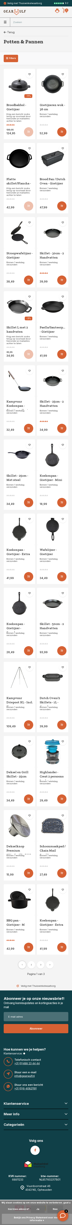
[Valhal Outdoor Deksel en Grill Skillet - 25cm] (19, 751)
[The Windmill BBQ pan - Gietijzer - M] (19, 900)
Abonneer (36, 1028)
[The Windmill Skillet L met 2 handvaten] (19, 307)
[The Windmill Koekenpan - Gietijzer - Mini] (52, 455)
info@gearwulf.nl (24, 1075)
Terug (11, 32)
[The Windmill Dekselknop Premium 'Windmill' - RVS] (19, 825)
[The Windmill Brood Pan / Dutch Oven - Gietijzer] (52, 158)
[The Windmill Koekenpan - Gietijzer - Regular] (19, 603)
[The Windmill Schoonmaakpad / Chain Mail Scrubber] (52, 825)
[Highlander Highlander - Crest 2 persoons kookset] (52, 751)
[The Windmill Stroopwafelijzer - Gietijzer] (19, 232)
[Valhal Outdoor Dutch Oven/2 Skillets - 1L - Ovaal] (52, 677)
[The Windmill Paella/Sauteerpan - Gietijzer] (52, 307)
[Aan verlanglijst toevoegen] (29, 74)
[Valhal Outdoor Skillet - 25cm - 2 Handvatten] (52, 381)
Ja (37, 1209)
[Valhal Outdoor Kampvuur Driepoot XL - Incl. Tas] (19, 677)
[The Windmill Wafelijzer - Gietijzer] (52, 529)
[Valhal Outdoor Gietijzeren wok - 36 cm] (52, 84)
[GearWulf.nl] (15, 12)
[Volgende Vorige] (50, 964)
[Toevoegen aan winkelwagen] (61, 131)
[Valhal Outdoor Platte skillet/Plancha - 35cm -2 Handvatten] (19, 158)
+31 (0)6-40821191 (25, 1088)
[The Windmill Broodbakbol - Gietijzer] (19, 84)
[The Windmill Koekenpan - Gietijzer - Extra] (19, 529)
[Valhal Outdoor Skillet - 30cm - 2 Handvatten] (52, 232)
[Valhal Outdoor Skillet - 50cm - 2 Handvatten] (52, 603)
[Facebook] (35, 1150)
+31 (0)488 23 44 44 (27, 1063)
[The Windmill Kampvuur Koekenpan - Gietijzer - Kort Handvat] (19, 381)
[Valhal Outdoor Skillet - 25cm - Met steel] (19, 455)
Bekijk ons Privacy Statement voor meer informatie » (37, 1219)
